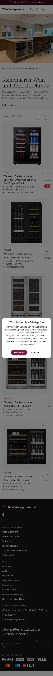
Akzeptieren (19, 352)
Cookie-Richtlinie (26, 345)
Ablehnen (35, 352)
